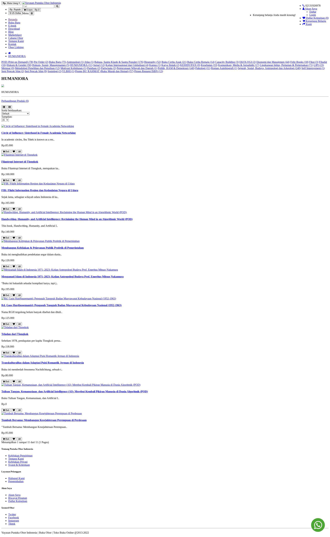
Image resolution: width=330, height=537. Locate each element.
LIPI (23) (319, 65)
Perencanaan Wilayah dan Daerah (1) (137, 68)
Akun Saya (14, 494)
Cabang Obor (15, 38)
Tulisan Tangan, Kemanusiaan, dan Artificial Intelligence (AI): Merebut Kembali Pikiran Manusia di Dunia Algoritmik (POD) (74, 391)
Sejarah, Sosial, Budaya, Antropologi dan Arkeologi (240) (269, 68)
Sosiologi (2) (55, 71)
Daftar (312, 11)
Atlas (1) (89, 62)
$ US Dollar (15, 13)
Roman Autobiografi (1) (224, 68)
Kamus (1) (155, 65)
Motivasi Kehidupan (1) (73, 68)
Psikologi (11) (202, 68)
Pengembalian (16, 481)
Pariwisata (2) (108, 68)
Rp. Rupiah (15, 9)
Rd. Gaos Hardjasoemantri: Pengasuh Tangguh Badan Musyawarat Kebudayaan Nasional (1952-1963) (61, 305)
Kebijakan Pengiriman (20, 455)
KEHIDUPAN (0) (190, 65)
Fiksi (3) (313, 62)
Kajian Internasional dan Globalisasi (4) (127, 65)
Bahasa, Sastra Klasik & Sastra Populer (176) (119, 62)
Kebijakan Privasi (18, 461)
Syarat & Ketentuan (19, 464)
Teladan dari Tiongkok (14, 334)
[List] (3, 107)
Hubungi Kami (16, 478)
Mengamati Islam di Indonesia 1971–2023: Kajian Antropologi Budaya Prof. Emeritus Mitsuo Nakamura (62, 276)
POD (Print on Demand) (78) (17, 62)
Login (312, 14)
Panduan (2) (93, 68)
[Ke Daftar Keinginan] (13, 151)
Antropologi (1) (75, 62)
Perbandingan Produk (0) (15, 100)
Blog (11, 31)
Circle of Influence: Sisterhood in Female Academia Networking (38, 132)
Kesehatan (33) (209, 65)
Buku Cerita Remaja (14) (200, 62)
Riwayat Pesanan (17, 498)
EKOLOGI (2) (247, 62)
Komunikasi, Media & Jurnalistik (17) (238, 65)
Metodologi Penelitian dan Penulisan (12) (37, 68)
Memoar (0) (7, 68)
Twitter (12, 514)
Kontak (12, 44)
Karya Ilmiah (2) (170, 65)
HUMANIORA (17, 56)
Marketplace (15, 34)
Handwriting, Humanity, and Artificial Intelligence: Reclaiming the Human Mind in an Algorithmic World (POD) (67, 219)
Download (14, 28)
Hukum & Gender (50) (19, 65)
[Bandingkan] (19, 151)
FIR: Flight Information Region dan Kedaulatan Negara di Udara (39, 190)
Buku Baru (14, 22)
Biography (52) (152, 62)
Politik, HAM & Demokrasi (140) (176, 68)
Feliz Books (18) (299, 62)
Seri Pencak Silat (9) (36, 71)
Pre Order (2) (41, 62)
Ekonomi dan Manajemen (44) (273, 62)
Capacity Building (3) (227, 62)
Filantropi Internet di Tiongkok (19, 161)
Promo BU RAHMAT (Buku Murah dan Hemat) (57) (104, 71)
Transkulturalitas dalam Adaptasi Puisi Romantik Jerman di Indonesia (42, 362)
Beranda (12, 19)
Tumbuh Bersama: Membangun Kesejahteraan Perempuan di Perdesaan (44, 420)
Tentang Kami (16, 41)
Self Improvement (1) (313, 68)
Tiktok (11, 523)
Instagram (13, 520)
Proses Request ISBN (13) (148, 71)
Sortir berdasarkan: (11, 110)
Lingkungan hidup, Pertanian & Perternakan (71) (286, 65)
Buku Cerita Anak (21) (174, 62)
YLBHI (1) (68, 71)
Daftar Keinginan (17, 501)
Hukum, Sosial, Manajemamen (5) (50, 65)
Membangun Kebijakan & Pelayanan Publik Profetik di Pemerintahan (42, 247)
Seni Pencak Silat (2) (12, 71)
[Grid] (9, 107)
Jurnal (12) (99, 65)
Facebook (13, 517)
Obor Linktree (16, 47)
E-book (12, 25)
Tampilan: (6, 116)
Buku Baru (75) (57, 62)
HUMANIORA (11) (81, 65)
